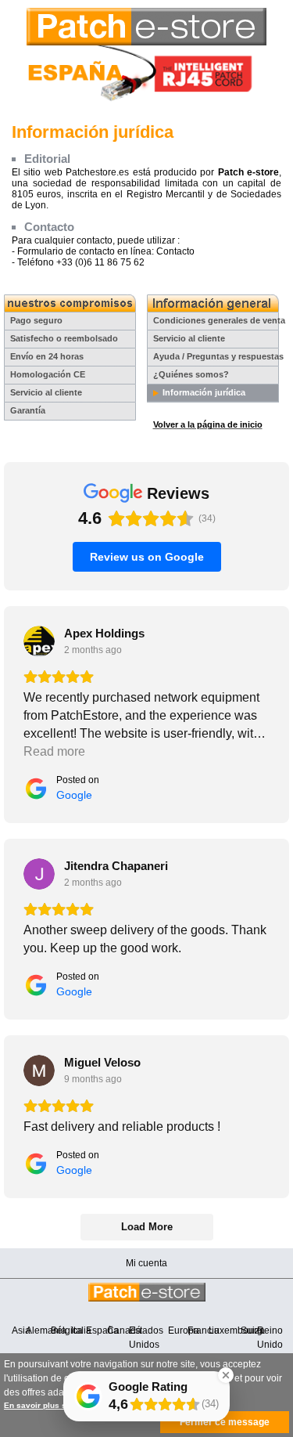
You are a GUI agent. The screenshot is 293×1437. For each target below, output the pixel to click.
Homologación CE (47, 374)
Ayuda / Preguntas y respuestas (218, 356)
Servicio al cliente (46, 392)
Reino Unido (270, 1337)
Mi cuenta (146, 1263)
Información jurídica (204, 392)
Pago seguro (36, 320)
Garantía (27, 410)
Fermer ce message (225, 1422)
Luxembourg (236, 1330)
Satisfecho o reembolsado (64, 338)
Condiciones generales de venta (219, 320)
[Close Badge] (226, 1375)
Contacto (175, 251)
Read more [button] (54, 751)
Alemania (46, 1330)
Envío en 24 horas (47, 356)
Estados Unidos (146, 1337)
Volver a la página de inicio (208, 424)
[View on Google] (39, 641)
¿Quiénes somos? (191, 374)
